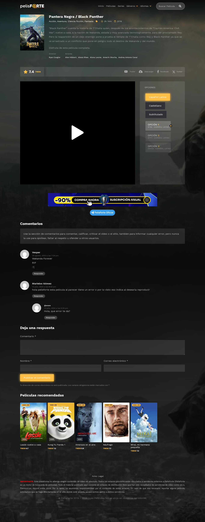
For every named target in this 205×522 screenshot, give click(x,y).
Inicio (101, 6)
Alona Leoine (95, 57)
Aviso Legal (98, 476)
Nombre (26, 360)
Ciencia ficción (75, 21)
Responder (38, 274)
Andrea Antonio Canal (127, 57)
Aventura (61, 21)
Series (121, 6)
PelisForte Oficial (104, 212)
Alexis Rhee (83, 57)
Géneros (131, 6)
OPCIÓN (158, 125)
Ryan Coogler (54, 57)
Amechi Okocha (110, 57)
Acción (52, 21)
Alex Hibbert (70, 57)
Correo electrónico (116, 360)
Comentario (28, 336)
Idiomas (144, 6)
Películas (110, 6)
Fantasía (89, 21)
